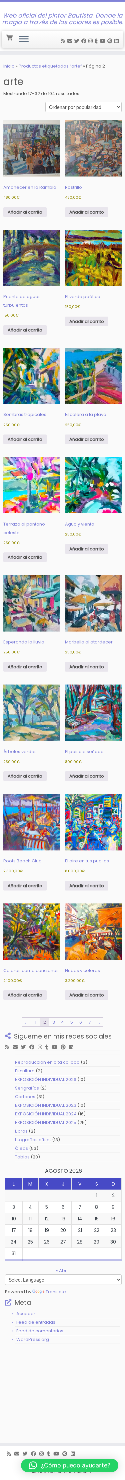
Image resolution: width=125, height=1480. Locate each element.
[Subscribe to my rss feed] (64, 40)
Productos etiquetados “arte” (50, 66)
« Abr (61, 1270)
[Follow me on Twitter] (77, 40)
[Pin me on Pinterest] (110, 40)
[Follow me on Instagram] (91, 40)
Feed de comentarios (39, 1331)
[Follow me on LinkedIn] (117, 40)
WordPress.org (32, 1339)
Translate (56, 1292)
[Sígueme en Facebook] (84, 40)
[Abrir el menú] (24, 39)
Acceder (25, 1313)
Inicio (9, 66)
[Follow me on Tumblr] (97, 40)
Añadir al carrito (25, 212)
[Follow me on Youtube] (103, 40)
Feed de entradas (35, 1322)
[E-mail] (70, 40)
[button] (69, 1465)
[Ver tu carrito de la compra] (10, 37)
